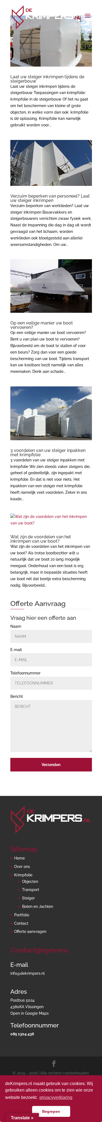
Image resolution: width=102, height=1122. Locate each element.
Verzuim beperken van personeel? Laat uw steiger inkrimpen (50, 198)
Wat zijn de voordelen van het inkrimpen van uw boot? (40, 539)
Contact (21, 923)
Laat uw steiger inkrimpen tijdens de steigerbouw (47, 79)
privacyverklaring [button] (55, 1097)
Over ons (22, 866)
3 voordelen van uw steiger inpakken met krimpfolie (47, 452)
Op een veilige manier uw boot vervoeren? (41, 325)
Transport (30, 889)
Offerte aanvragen (30, 931)
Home (19, 858)
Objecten (30, 881)
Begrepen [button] (51, 1111)
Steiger (28, 898)
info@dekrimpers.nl (27, 973)
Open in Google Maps (29, 1013)
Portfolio (21, 915)
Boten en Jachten (37, 906)
